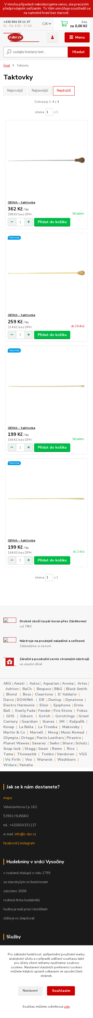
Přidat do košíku (52, 221)
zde (67, 1007)
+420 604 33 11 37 (16, 22)
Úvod (6, 66)
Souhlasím (61, 990)
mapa (7, 798)
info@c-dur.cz (25, 834)
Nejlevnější (40, 90)
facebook (10, 843)
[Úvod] (21, 37)
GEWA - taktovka (21, 202)
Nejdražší (64, 90)
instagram (27, 843)
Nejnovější (15, 90)
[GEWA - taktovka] (47, 160)
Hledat (78, 51)
